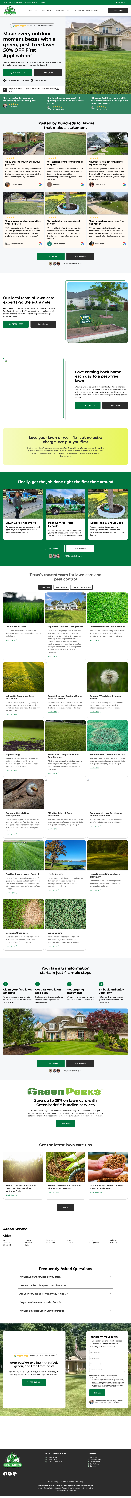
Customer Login (122, 2)
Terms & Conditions (67, 1482)
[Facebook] (5, 1473)
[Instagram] (15, 1473)
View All (65, 1208)
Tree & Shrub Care (62, 10)
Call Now (42, 2)
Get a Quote (118, 10)
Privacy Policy (105, 1386)
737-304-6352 (19, 73)
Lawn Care (33, 10)
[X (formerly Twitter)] (10, 1473)
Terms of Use (113, 1386)
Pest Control (46, 10)
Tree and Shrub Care (81, 587)
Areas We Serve (92, 10)
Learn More (65, 1123)
